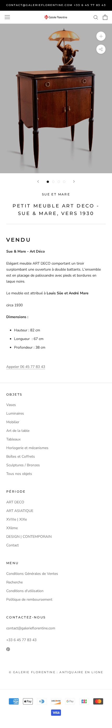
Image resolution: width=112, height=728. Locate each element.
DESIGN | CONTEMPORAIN (29, 536)
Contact (12, 545)
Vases (11, 404)
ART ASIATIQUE (19, 510)
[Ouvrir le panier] (105, 17)
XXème (12, 528)
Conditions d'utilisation (24, 590)
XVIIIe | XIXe (16, 519)
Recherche (14, 582)
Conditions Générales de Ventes (32, 573)
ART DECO (15, 502)
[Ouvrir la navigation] (7, 17)
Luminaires (15, 413)
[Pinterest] (8, 649)
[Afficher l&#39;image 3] (59, 182)
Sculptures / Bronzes (23, 465)
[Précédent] (38, 181)
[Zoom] (100, 35)
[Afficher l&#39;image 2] (53, 182)
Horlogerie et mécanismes (27, 447)
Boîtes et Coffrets (20, 456)
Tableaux (13, 439)
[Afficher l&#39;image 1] (48, 182)
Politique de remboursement (29, 599)
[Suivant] (74, 181)
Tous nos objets (19, 473)
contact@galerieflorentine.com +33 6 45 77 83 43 (56, 5)
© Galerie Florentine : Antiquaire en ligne (56, 672)
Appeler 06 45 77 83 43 (25, 366)
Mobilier (12, 422)
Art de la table (17, 430)
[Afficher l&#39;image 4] (64, 182)
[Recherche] (96, 17)
